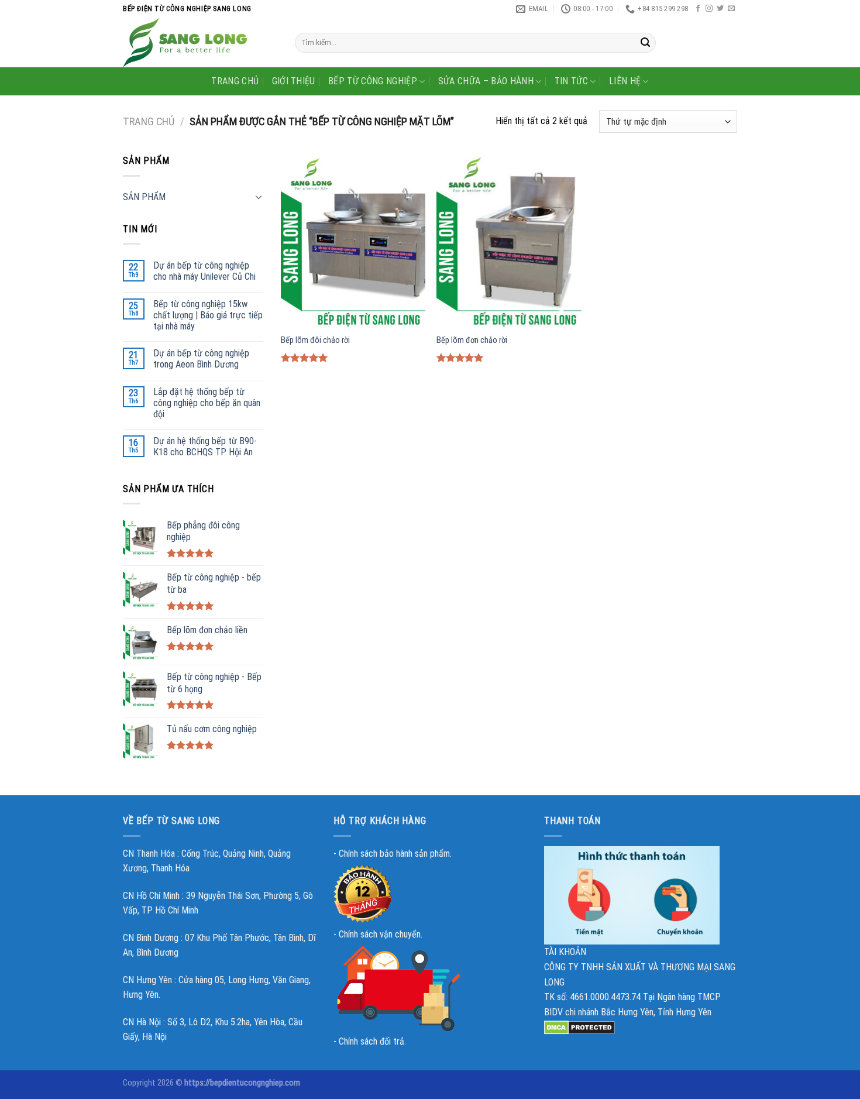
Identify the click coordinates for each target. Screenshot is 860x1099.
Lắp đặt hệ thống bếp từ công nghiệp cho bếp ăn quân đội (206, 403)
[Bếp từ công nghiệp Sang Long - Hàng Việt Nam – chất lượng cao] (200, 42)
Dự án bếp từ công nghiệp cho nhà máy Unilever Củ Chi (204, 271)
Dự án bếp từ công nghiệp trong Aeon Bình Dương (201, 359)
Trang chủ (148, 121)
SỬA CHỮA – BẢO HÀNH (486, 81)
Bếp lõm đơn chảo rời (471, 340)
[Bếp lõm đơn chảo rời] (508, 240)
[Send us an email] (731, 9)
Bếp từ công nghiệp (372, 81)
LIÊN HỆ (625, 81)
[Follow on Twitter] (720, 9)
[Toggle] (258, 197)
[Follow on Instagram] (709, 9)
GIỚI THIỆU (293, 81)
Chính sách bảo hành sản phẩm (394, 853)
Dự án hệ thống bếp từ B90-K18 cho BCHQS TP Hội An (205, 446)
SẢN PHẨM (144, 196)
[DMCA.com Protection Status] (579, 1026)
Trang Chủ (235, 81)
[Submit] (645, 43)
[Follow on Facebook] (697, 9)
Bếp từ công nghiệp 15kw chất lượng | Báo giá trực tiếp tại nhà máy (208, 315)
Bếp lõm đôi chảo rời (315, 340)
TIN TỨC (571, 81)
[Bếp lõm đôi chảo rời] (353, 240)
